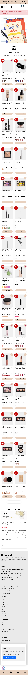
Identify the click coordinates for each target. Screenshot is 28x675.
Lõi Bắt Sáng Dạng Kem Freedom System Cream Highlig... (20, 486)
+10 (24, 138)
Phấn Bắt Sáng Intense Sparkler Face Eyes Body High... (20, 457)
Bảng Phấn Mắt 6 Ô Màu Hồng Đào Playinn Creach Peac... (7, 398)
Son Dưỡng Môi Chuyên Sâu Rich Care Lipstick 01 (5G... (20, 310)
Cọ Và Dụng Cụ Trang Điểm (7, 629)
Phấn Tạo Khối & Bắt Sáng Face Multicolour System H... (7, 162)
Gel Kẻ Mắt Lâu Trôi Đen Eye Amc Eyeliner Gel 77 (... (20, 73)
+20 (24, 79)
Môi (2, 627)
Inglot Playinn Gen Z (6, 609)
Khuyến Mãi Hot (5, 602)
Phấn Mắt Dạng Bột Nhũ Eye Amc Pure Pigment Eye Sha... (20, 133)
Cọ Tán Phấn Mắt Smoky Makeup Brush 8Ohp (7, 250)
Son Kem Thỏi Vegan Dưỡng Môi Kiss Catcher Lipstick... (20, 369)
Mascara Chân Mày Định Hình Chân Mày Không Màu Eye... (7, 133)
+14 (24, 374)
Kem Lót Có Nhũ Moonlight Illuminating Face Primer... (20, 103)
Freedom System (5, 634)
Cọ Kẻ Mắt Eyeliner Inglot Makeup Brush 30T (20, 220)
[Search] (16, 7)
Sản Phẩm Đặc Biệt (5, 631)
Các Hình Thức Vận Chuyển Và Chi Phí (10, 586)
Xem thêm (14, 502)
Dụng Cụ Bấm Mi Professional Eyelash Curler (20, 250)
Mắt (2, 622)
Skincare (3, 611)
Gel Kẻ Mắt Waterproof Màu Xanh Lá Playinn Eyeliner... (6, 280)
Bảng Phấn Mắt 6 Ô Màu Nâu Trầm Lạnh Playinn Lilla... (7, 192)
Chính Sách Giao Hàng (6, 590)
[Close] (26, 12)
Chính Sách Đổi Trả (5, 593)
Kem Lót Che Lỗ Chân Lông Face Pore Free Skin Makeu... (7, 104)
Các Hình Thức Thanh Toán (7, 588)
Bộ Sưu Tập (4, 613)
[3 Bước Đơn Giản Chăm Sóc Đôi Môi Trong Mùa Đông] (14, 515)
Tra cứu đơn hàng (5, 640)
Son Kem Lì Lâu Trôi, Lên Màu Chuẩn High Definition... (20, 339)
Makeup (3, 606)
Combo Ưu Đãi (4, 604)
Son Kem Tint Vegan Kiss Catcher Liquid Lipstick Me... (7, 369)
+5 (24, 344)
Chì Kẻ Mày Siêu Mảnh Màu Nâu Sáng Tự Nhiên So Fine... (7, 74)
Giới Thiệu (3, 599)
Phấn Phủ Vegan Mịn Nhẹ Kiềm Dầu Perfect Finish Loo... (7, 310)
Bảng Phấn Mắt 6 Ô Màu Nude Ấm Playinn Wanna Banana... (20, 192)
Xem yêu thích (4, 642)
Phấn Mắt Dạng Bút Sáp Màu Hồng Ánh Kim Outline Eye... (7, 221)
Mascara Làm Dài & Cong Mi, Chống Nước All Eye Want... (20, 280)
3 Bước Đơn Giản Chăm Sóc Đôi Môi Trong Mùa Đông (14, 523)
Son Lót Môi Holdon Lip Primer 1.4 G (20, 161)
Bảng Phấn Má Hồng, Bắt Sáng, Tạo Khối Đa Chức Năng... (20, 398)
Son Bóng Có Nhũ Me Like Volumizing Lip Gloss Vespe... (7, 339)
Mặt (2, 624)
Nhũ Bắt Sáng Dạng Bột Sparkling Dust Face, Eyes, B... (7, 486)
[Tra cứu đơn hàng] (18, 7)
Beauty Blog (4, 615)
